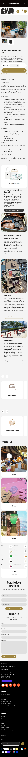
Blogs (2, 723)
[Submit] (22, 743)
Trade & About (5, 708)
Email (3, 628)
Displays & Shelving (6, 703)
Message (4, 640)
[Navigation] (25, 11)
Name (3, 623)
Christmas (3, 716)
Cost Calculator (5, 727)
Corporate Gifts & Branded (8, 705)
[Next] (24, 3)
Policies (3, 725)
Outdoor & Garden (5, 694)
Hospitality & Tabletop (6, 701)
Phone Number (5, 634)
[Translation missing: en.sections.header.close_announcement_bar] (27, 3)
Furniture (3, 699)
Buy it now (5, 73)
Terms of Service (5, 721)
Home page (4, 718)
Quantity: (5, 65)
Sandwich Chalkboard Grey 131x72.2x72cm (14, 18)
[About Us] (14, 527)
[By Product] (14, 461)
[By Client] (14, 494)
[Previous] (3, 3)
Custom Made (4, 697)
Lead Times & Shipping (7, 730)
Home (2, 18)
